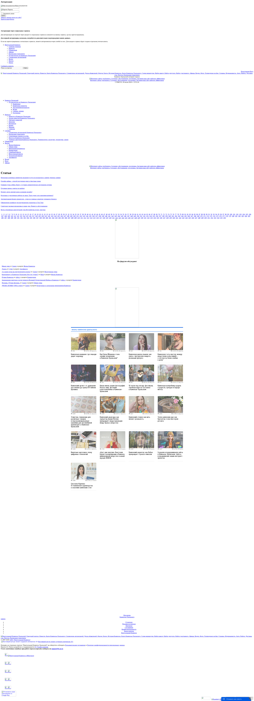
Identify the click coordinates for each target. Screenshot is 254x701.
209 (75, 218)
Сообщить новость (7, 66)
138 (100, 216)
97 (223, 214)
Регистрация (245, 71)
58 (130, 214)
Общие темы (13, 147)
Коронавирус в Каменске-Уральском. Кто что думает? (20, 274)
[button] (2, 23)
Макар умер (6, 266)
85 (195, 214)
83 (190, 214)
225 (126, 218)
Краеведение (13, 150)
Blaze (42, 274)
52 (116, 214)
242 (180, 218)
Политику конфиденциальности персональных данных (106, 645)
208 (72, 218)
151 (141, 216)
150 (138, 216)
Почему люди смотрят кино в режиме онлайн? (16, 192)
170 (201, 216)
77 (176, 214)
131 (77, 216)
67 (152, 214)
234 (154, 218)
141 (109, 216)
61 (137, 214)
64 (145, 214)
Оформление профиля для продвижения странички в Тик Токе (22, 202)
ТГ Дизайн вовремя (41, 647)
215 (94, 218)
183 (242, 216)
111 (15, 216)
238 (167, 218)
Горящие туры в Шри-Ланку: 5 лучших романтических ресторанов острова (26, 185)
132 (80, 216)
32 (68, 214)
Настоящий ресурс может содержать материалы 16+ (55, 641)
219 (107, 218)
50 (111, 214)
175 (217, 216)
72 (164, 214)
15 (28, 214)
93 (214, 214)
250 (205, 218)
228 (135, 218)
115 (27, 216)
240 (174, 218)
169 (198, 216)
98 (226, 214)
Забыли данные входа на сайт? (11, 17)
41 (90, 214)
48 (106, 214)
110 (12, 216)
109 (9, 216)
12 (21, 214)
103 (240, 214)
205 (63, 218)
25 (52, 214)
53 (118, 214)
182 (239, 216)
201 (50, 218)
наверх (3, 619)
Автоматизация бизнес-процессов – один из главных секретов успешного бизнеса (29, 199)
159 (166, 216)
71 (161, 214)
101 (234, 214)
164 (182, 216)
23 (47, 214)
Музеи (15, 109)
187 (5, 218)
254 (218, 218)
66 (149, 214)
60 (135, 214)
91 (209, 214)
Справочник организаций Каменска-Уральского (25, 132)
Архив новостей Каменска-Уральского (22, 118)
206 (66, 218)
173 (211, 216)
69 (156, 214)
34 (73, 214)
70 (159, 214)
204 (59, 218)
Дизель (4, 269)
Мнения (11, 127)
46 (102, 214)
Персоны (12, 122)
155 (153, 216)
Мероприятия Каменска (17, 148)
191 (18, 218)
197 (37, 218)
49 (109, 214)
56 (126, 214)
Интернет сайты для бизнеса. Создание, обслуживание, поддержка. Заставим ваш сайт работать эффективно (127, 80)
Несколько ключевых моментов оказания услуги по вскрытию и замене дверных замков (31, 177)
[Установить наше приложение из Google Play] (9, 696)
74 (168, 214)
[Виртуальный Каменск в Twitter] (127, 671)
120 (42, 216)
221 (113, 218)
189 (12, 218)
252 (212, 218)
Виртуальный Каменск (12, 45)
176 (220, 216)
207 (69, 218)
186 (2, 218)
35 (75, 214)
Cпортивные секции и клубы (19, 136)
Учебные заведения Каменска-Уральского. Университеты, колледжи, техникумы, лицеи (38, 139)
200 (47, 218)
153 (147, 216)
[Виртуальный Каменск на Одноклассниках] (127, 663)
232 (148, 218)
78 (178, 214)
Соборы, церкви (18, 111)
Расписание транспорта (17, 134)
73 (166, 214)
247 (196, 218)
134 (87, 216)
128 (68, 216)
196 (34, 218)
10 (16, 214)
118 (36, 216)
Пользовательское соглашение (75, 645)
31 (66, 214)
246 (193, 218)
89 (204, 214)
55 (123, 214)
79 (180, 214)
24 (49, 214)
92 (211, 214)
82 (187, 214)
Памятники (16, 104)
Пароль (10, 9)
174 (214, 216)
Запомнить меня (8, 13)
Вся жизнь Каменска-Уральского (127, 616)
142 (112, 216)
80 (183, 214)
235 (158, 218)
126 (61, 216)
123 (52, 216)
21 (42, 214)
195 (31, 218)
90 (206, 214)
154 (150, 216)
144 (119, 216)
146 (125, 216)
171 (204, 216)
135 (90, 216)
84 (192, 214)
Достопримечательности (21, 107)
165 (185, 216)
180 (233, 216)
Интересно (12, 123)
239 (170, 218)
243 (183, 218)
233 (151, 218)
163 (179, 216)
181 (236, 216)
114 (24, 216)
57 (128, 214)
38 (83, 214)
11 (18, 214)
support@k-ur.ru (57, 649)
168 (195, 216)
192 (21, 218)
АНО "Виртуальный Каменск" (20, 640)
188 (9, 218)
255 (221, 218)
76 (173, 214)
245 (189, 218)
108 (5, 216)
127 (65, 216)
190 (15, 218)
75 (171, 214)
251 (208, 218)
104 (243, 214)
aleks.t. (18, 277)
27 (56, 214)
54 (121, 214)
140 (106, 216)
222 (116, 218)
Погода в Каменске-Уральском (19, 138)
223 (120, 218)
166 (188, 216)
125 (58, 216)
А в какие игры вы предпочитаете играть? (16, 272)
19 (37, 214)
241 (177, 218)
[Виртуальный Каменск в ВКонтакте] (127, 655)
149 (134, 216)
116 (30, 216)
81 (185, 214)
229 (139, 218)
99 (228, 214)
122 (49, 216)
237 (164, 218)
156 (157, 216)
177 (223, 216)
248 (199, 218)
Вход (251, 71)
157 (160, 216)
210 (78, 218)
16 (30, 214)
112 (18, 216)
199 (43, 218)
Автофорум (13, 157)
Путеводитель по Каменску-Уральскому (22, 102)
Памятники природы (20, 106)
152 (144, 216)
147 (128, 216)
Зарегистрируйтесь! (7, 19)
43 (95, 214)
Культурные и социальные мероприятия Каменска (54, 285)
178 (227, 216)
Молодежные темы (50, 272)
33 (71, 214)
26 (54, 214)
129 (71, 216)
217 (101, 218)
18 (35, 214)
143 (115, 216)
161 (173, 216)
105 (247, 214)
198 (40, 218)
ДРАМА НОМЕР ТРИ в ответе (12, 285)
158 (163, 216)
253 (215, 218)
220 (110, 218)
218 (104, 218)
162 (176, 216)
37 (80, 214)
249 (202, 218)
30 (64, 214)
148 (131, 216)
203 (56, 218)
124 (55, 216)
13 (23, 214)
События (12, 129)
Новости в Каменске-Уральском (19, 116)
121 (46, 216)
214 (91, 218)
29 (61, 214)
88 (202, 214)
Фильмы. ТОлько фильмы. (11, 283)
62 (140, 214)
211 (82, 218)
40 (87, 214)
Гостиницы (16, 113)
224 (123, 218)
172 (207, 216)
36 (78, 214)
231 (145, 218)
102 (237, 214)
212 (85, 218)
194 (28, 218)
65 (147, 214)
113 (21, 216)
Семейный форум (15, 152)
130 (74, 216)
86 (197, 214)
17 (33, 214)
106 (250, 214)
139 (103, 216)
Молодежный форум (16, 154)
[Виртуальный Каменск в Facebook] (127, 679)
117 (33, 216)
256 (224, 218)
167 (192, 216)
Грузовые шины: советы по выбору (13, 188)
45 (99, 214)
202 (53, 218)
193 (24, 218)
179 (230, 216)
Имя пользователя (21, 6)
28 (59, 214)
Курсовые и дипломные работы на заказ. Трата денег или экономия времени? (27, 195)
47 (104, 214)
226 (129, 218)
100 (231, 214)
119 (39, 216)
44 (97, 214)
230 (142, 218)
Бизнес (11, 125)
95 (218, 214)
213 (88, 218)
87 (199, 214)
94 (216, 214)
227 (132, 218)
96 (221, 214)
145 (122, 216)
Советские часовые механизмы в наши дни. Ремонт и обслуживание (24, 206)
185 (249, 216)
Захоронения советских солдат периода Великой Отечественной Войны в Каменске (30, 280)
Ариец (14, 266)
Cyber (11, 269)
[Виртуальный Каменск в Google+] (127, 687)
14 (25, 214)
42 (92, 214)
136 (93, 216)
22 (45, 214)
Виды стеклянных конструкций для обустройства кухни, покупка (23, 210)
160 (169, 216)
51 (114, 214)
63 (142, 214)
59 (133, 214)
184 (246, 216)
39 (85, 214)
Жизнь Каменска (14, 145)
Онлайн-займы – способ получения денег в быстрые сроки (21, 181)
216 (97, 218)
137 (96, 216)
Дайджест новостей (15, 120)
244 (186, 218)
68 (154, 214)
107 (2, 216)
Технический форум (15, 156)
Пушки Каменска (8, 277)
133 (84, 216)
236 (161, 218)
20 (40, 214)
